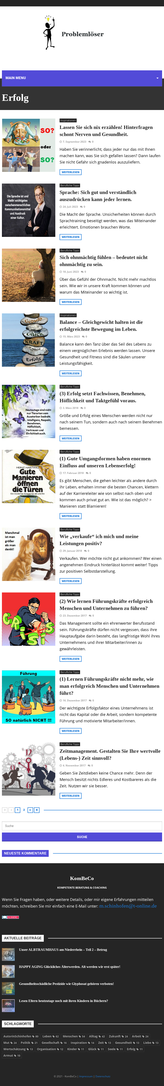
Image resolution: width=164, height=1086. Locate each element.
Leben (50, 1036)
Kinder (75, 1049)
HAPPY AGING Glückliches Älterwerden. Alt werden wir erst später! (69, 967)
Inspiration (82, 1043)
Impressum (86, 1076)
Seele (115, 1049)
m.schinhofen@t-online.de (128, 906)
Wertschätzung (18, 1049)
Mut (10, 1043)
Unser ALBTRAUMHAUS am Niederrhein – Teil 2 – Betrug (63, 949)
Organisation (50, 1049)
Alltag (97, 1036)
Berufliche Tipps (69, 185)
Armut (11, 1055)
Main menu (16, 78)
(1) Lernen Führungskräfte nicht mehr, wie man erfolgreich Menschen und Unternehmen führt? (109, 686)
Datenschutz (102, 1076)
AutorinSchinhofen (20, 1036)
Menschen (74, 1036)
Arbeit (140, 1036)
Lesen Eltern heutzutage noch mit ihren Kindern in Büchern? (63, 1001)
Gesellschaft (54, 1043)
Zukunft (118, 1036)
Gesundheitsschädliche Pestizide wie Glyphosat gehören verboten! (66, 984)
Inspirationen (68, 120)
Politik (29, 1043)
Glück (96, 1049)
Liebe (150, 1043)
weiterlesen (70, 172)
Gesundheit (127, 1043)
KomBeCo (82, 878)
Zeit (104, 1043)
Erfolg (135, 1049)
